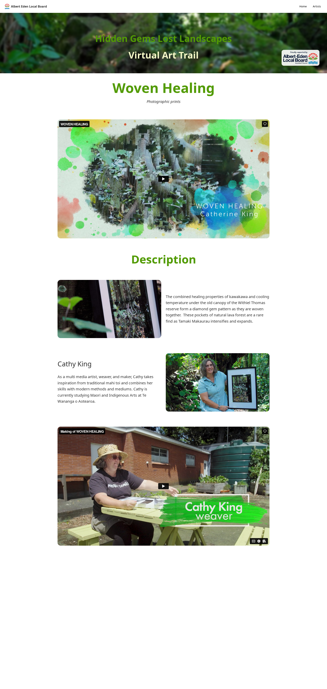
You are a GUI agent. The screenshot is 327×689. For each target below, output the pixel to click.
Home (303, 6)
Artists (317, 6)
